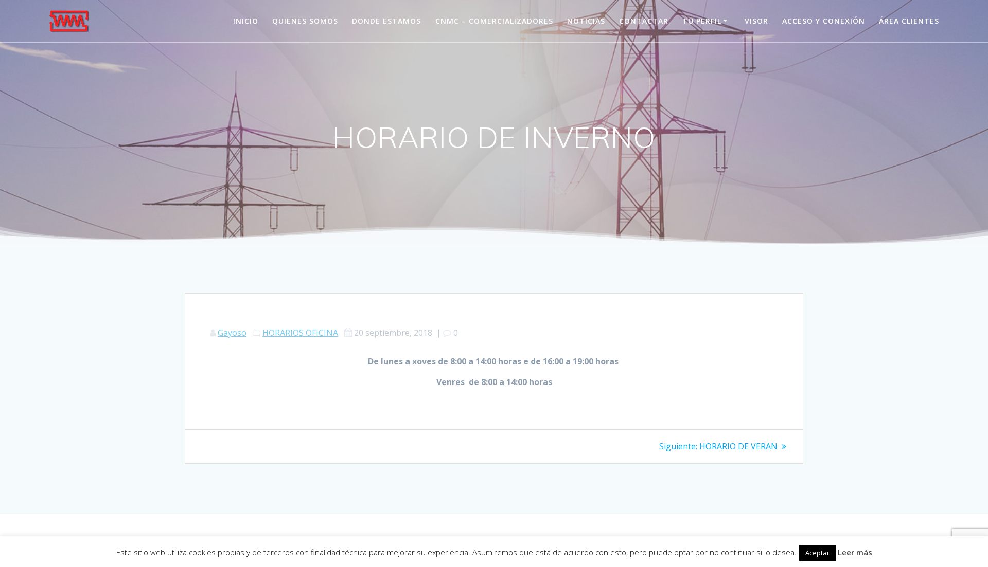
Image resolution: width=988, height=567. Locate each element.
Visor (756, 21)
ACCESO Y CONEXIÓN (823, 21)
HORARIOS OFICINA (300, 332)
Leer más (855, 552)
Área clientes (909, 21)
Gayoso (232, 332)
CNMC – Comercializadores (494, 21)
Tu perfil (701, 21)
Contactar (643, 21)
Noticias (586, 21)
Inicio (245, 21)
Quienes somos (305, 21)
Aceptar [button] (817, 552)
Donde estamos (386, 21)
